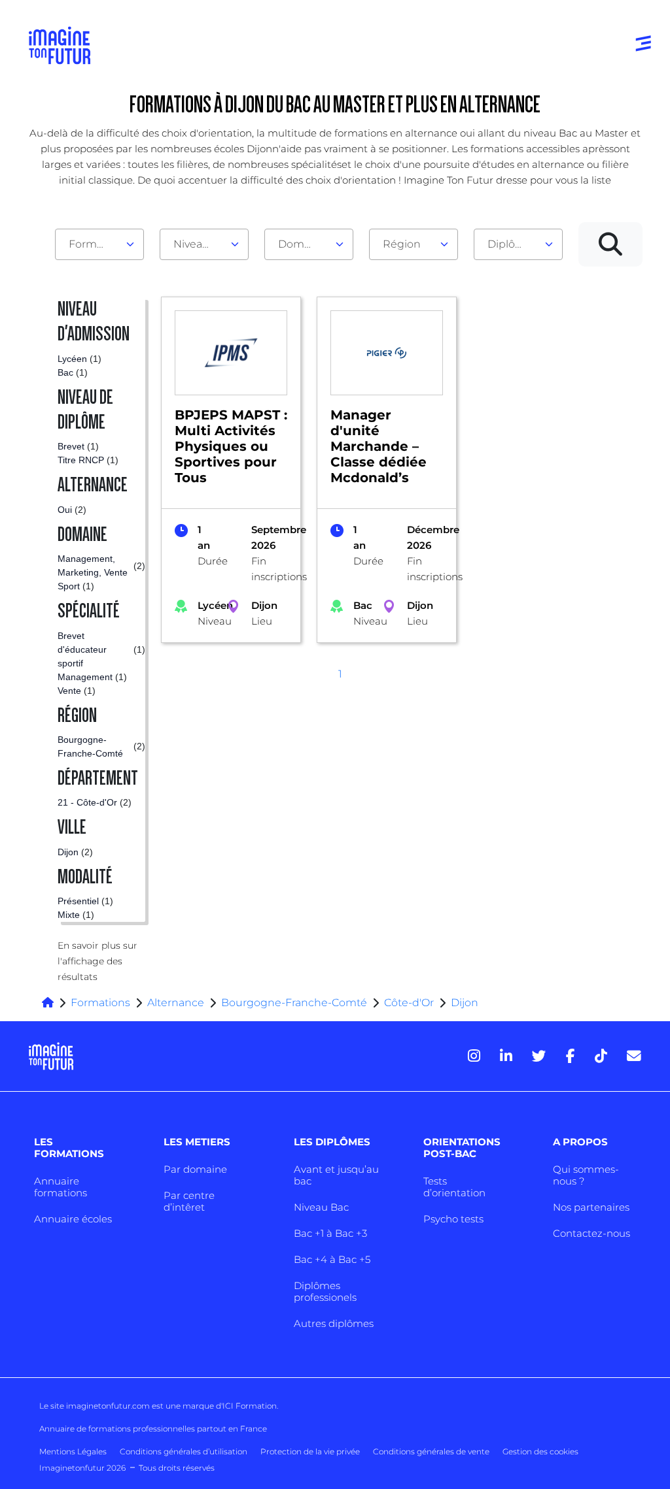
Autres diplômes (334, 1323)
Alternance (175, 1002)
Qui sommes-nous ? (586, 1175)
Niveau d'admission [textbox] (198, 244)
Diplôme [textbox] (510, 244)
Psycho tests (453, 1219)
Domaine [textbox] (302, 244)
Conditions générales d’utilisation (183, 1451)
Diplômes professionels (325, 1291)
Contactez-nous (591, 1233)
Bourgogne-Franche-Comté (294, 1002)
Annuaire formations (60, 1187)
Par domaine (195, 1169)
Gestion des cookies (540, 1451)
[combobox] (99, 244)
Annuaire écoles (73, 1219)
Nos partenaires (591, 1207)
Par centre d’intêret (189, 1201)
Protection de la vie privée (310, 1451)
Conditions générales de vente (431, 1451)
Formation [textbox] (94, 244)
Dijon (464, 1002)
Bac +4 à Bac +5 (332, 1259)
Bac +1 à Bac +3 (330, 1233)
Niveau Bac (321, 1207)
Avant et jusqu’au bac (336, 1175)
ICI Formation (249, 1406)
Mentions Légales (73, 1451)
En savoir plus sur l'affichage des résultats (97, 961)
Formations (100, 1002)
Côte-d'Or (409, 1002)
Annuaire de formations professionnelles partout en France (153, 1428)
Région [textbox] (402, 244)
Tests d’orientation (454, 1187)
